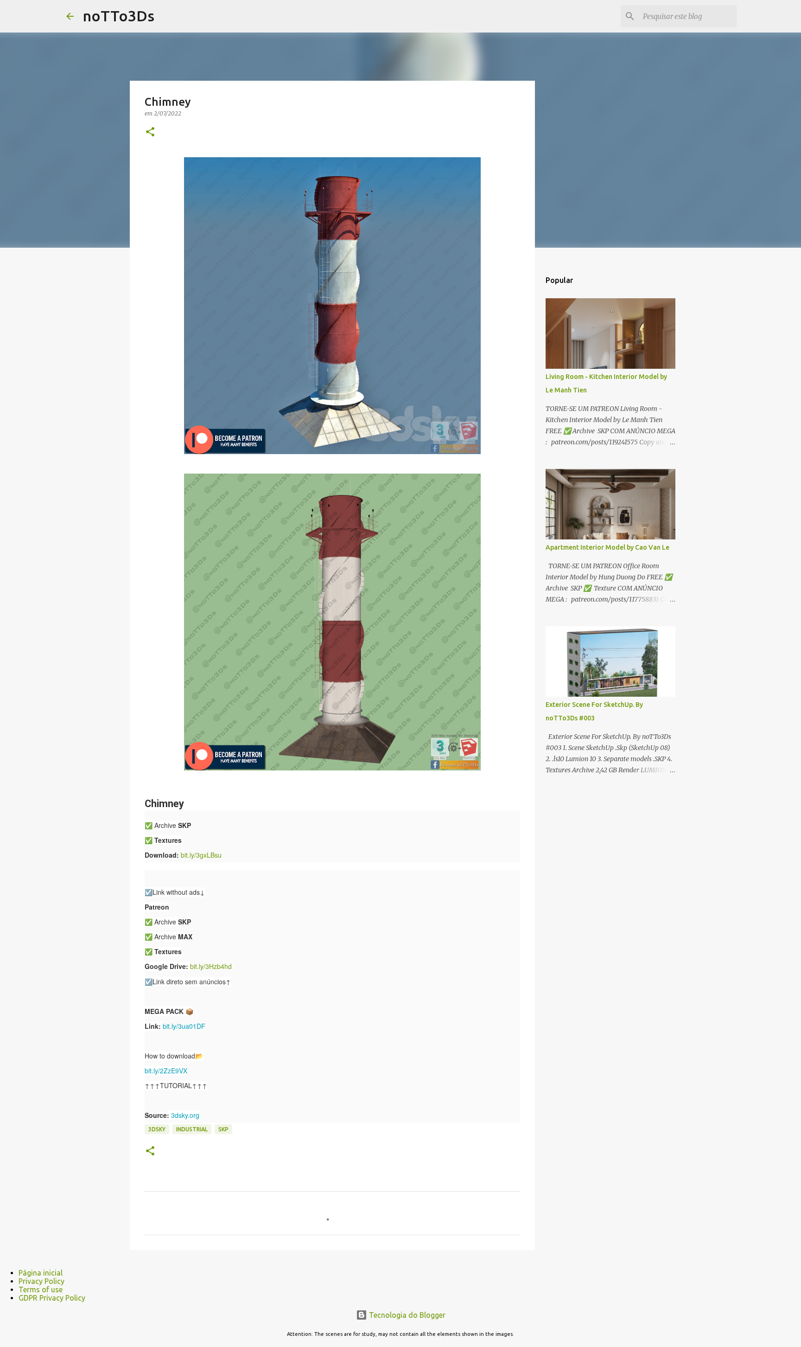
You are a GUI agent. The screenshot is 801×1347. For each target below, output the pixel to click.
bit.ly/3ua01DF (184, 1026)
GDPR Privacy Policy (52, 1298)
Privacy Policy (41, 1281)
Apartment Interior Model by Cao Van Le (607, 547)
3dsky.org (185, 1115)
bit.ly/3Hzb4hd (211, 966)
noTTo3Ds (118, 15)
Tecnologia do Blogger (406, 1315)
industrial (192, 1129)
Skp (223, 1129)
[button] (150, 132)
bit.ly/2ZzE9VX (166, 1070)
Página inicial (41, 1273)
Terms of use (41, 1289)
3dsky (156, 1129)
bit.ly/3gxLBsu (201, 855)
